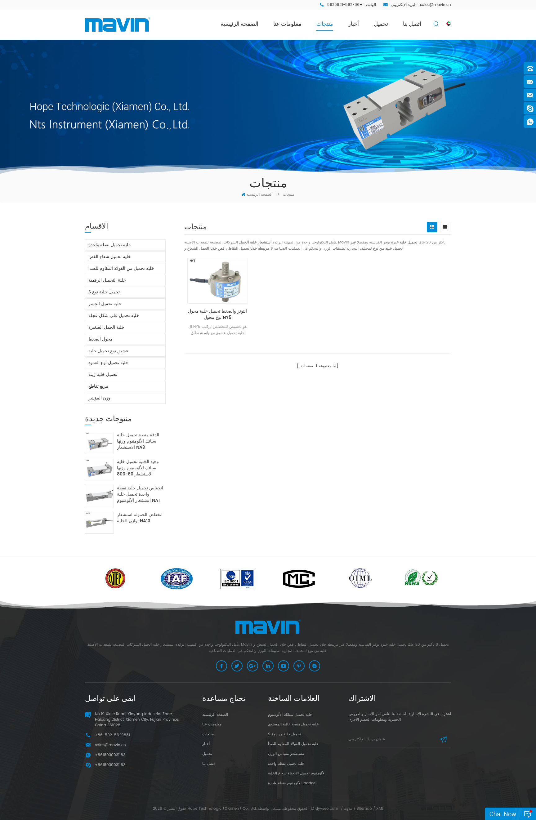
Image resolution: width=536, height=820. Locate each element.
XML (379, 809)
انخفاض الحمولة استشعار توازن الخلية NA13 (140, 518)
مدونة (348, 809)
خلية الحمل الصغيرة (106, 327)
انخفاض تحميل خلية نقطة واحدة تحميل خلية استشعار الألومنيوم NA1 (140, 494)
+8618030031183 (110, 765)
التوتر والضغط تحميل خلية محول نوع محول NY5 (217, 314)
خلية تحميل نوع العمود (108, 362)
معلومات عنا (287, 23)
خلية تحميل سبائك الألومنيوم (290, 715)
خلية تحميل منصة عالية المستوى (293, 724)
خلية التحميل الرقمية (107, 280)
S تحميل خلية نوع (104, 292)
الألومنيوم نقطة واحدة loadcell (292, 783)
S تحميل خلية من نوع (284, 734)
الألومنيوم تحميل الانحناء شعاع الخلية (296, 773)
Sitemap (364, 809)
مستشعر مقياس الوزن (286, 754)
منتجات (324, 23)
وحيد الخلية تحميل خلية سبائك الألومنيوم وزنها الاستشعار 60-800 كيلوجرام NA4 (138, 468)
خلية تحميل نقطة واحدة (109, 244)
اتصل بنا (412, 23)
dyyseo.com (326, 809)
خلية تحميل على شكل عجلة (113, 315)
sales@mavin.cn (435, 5)
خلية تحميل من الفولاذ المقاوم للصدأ (121, 268)
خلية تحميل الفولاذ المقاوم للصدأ (293, 744)
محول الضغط (100, 339)
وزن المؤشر (99, 398)
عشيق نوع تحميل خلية (108, 350)
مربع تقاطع (98, 386)
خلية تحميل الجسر (105, 303)
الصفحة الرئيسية (239, 23)
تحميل (381, 23)
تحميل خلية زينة (102, 374)
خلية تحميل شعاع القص (109, 256)
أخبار (353, 23)
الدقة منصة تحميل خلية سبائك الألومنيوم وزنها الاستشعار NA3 (138, 441)
